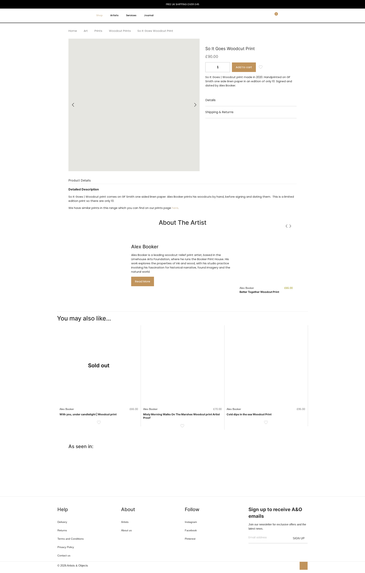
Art (86, 31)
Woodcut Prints (120, 31)
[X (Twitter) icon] (286, 565)
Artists (125, 521)
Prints (98, 31)
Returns (62, 530)
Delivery (62, 521)
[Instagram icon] (294, 565)
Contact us (63, 555)
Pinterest (190, 538)
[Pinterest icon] (290, 565)
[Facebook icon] (282, 565)
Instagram (191, 521)
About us (126, 530)
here (175, 208)
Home (72, 31)
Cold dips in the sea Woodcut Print (249, 414)
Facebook (191, 530)
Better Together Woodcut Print (259, 291)
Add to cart (244, 67)
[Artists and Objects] (73, 15)
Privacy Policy (65, 547)
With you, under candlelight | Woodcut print (88, 414)
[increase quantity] (225, 67)
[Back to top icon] (304, 566)
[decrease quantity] (209, 67)
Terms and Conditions (70, 538)
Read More (142, 281)
